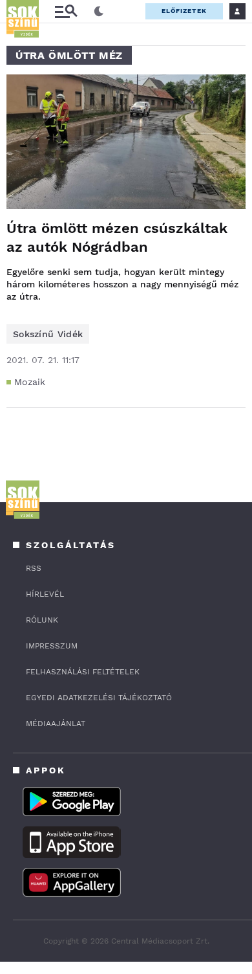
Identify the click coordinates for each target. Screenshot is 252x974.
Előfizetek (184, 10)
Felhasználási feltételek (83, 671)
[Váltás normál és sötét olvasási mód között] (99, 11)
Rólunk (42, 620)
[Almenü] (65, 11)
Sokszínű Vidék (48, 334)
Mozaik (30, 382)
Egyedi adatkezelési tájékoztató (99, 697)
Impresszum (52, 645)
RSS (33, 568)
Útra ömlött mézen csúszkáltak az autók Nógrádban (116, 237)
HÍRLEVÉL (45, 594)
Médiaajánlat (55, 723)
